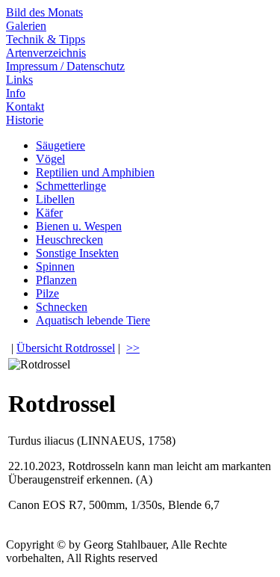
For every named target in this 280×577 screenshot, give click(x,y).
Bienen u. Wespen (79, 226)
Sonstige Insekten (77, 253)
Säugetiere (60, 145)
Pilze (47, 293)
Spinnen (55, 266)
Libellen (55, 199)
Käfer (49, 212)
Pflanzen (56, 280)
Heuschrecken (69, 239)
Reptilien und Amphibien (95, 172)
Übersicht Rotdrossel (65, 348)
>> (133, 348)
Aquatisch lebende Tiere (93, 320)
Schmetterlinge (71, 185)
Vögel (50, 158)
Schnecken (61, 306)
